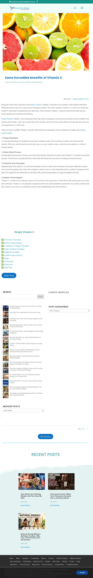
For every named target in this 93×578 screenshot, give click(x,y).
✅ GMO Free (6, 268)
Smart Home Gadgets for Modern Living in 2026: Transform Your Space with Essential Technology (26, 369)
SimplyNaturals (81, 99)
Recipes (64, 561)
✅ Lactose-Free (7, 261)
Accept (82, 573)
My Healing (27, 561)
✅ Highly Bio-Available (10, 252)
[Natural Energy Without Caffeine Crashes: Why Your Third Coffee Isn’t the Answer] (6, 327)
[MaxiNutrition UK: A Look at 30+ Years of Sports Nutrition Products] (6, 383)
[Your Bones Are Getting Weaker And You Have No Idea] (6, 315)
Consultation (35, 558)
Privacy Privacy (47, 564)
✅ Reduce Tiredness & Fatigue (12, 249)
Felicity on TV (38, 561)
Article (18, 82)
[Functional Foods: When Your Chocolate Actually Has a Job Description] (6, 321)
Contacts (51, 558)
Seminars (25, 558)
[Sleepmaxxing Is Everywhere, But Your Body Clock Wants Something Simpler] (6, 309)
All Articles (45, 436)
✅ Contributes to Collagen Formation (15, 246)
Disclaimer (13, 564)
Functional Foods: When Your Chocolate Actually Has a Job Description (60, 496)
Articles (22, 82)
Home (11, 558)
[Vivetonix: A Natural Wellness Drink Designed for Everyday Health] (6, 346)
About (18, 558)
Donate (43, 558)
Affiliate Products (75, 558)
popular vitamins (36, 105)
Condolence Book (72, 564)
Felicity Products (61, 558)
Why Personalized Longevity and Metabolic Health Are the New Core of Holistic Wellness (25, 388)
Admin (8, 82)
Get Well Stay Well (29, 82)
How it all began (15, 561)
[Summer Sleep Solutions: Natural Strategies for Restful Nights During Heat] (6, 333)
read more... (26, 505)
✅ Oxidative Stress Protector (12, 255)
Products (41, 82)
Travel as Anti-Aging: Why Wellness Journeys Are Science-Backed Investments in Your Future (26, 363)
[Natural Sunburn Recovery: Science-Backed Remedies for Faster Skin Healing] (6, 340)
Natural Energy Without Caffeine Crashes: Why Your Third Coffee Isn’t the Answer (31, 537)
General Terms (24, 564)
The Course (56, 561)
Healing (36, 82)
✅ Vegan (5, 258)
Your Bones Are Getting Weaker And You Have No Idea (25, 312)
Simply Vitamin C (24, 232)
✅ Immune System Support (11, 243)
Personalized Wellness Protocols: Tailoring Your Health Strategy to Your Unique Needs (25, 375)
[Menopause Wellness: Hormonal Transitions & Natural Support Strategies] (6, 358)
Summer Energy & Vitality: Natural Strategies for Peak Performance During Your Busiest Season (24, 350)
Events (72, 561)
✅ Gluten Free (7, 264)
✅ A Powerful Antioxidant (11, 240)
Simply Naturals (7, 119)
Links (78, 561)
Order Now (9, 275)
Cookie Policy (59, 564)
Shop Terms (36, 564)
